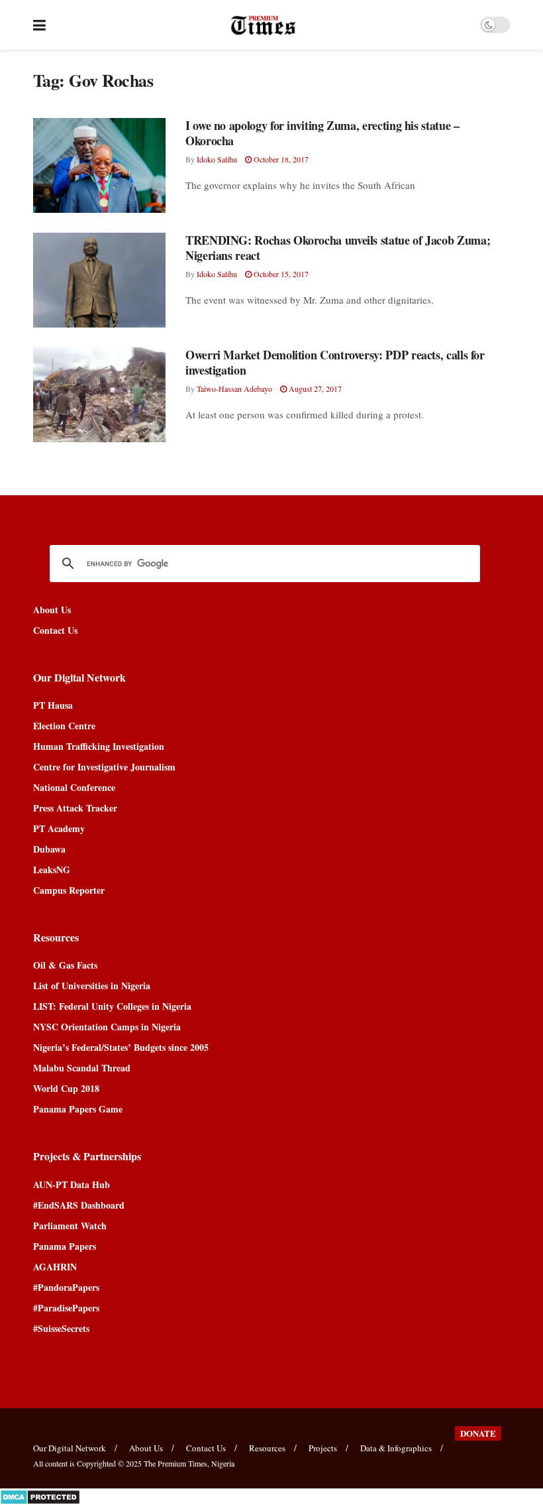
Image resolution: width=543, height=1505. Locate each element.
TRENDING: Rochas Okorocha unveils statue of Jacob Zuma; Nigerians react (337, 247)
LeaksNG (51, 869)
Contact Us (55, 630)
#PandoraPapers (66, 1287)
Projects (323, 1448)
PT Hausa (53, 705)
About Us (52, 610)
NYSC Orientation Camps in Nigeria (107, 1027)
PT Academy (59, 828)
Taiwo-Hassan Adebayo (234, 388)
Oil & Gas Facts (65, 965)
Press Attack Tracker (75, 808)
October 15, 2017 (280, 274)
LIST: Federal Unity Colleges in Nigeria (112, 1006)
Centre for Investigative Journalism (104, 767)
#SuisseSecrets (61, 1328)
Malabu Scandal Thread (81, 1068)
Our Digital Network (69, 1448)
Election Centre (64, 726)
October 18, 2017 (280, 159)
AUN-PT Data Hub (71, 1184)
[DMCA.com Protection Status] (40, 1495)
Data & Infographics (396, 1448)
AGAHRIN (55, 1267)
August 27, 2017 (314, 388)
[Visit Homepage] (263, 25)
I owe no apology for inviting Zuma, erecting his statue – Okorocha (322, 133)
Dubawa (49, 849)
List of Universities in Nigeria (91, 986)
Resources (267, 1448)
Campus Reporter (69, 890)
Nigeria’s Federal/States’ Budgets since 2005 (121, 1047)
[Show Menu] (39, 25)
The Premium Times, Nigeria (189, 1463)
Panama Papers (64, 1246)
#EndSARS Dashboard (78, 1205)
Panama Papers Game (78, 1109)
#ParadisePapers (66, 1308)
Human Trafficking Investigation (98, 746)
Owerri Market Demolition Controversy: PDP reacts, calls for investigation (335, 362)
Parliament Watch (70, 1226)
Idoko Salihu (217, 159)
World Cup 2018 (66, 1088)
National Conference (74, 787)
